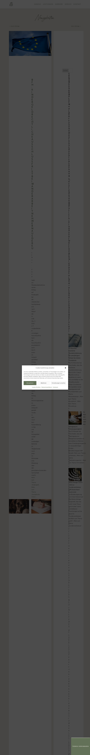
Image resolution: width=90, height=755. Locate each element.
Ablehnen (43, 383)
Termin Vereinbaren (80, 746)
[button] (65, 368)
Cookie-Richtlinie (36, 387)
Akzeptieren (29, 383)
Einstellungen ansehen (58, 383)
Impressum (55, 387)
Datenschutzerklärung (46, 387)
